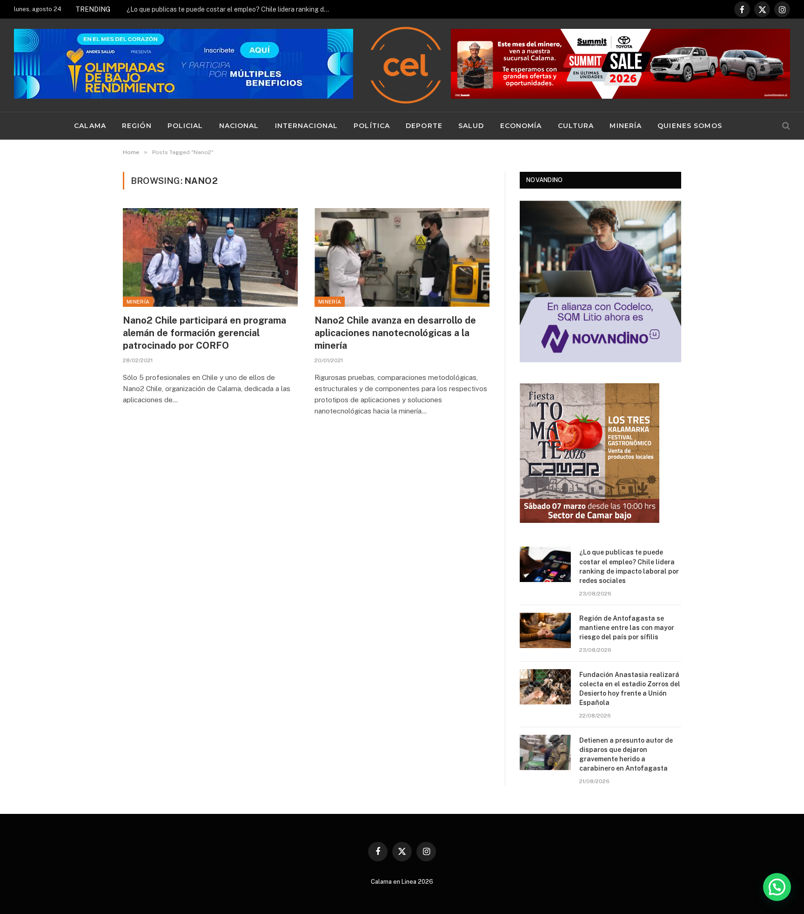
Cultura (576, 126)
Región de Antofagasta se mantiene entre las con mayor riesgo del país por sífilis (231, 9)
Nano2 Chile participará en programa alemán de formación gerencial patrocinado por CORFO (204, 333)
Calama (90, 126)
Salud (471, 126)
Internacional (306, 126)
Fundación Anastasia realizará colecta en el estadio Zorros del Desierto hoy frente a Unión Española (629, 688)
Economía (521, 126)
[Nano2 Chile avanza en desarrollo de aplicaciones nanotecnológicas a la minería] (402, 257)
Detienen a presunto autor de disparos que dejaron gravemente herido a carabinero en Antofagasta (626, 754)
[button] (777, 887)
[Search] (785, 125)
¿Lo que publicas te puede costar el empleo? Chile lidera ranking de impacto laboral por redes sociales (629, 566)
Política (372, 126)
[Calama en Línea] (406, 65)
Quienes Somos (689, 126)
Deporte (424, 126)
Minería (626, 126)
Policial (185, 126)
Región (137, 126)
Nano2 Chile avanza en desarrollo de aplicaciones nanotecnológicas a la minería (395, 333)
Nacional (239, 126)
